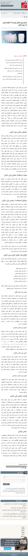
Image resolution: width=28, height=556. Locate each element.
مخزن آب (24, 466)
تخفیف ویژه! (7, 548)
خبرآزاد (14, 553)
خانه (26, 18)
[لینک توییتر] (24, 468)
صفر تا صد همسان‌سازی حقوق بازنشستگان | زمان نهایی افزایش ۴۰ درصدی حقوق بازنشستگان (13, 71)
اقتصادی (22, 528)
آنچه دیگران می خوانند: (19, 56)
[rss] (8, 3)
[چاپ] (4, 14)
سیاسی (23, 527)
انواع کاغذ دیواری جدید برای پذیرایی (18, 508)
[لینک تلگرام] (26, 468)
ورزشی (23, 534)
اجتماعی (22, 530)
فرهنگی (23, 532)
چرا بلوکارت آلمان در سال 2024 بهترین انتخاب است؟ (15, 514)
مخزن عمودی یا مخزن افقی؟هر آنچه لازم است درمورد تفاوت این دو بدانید (14, 344)
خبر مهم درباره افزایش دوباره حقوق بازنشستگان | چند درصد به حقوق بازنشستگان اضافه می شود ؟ (12, 79)
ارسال (6, 484)
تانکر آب (8, 466)
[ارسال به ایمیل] (2, 14)
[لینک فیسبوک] (22, 468)
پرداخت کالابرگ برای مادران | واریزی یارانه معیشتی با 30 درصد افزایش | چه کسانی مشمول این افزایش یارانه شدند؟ (13, 62)
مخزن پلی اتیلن (17, 466)
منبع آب (12, 466)
